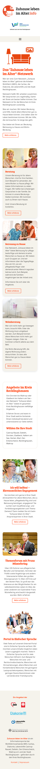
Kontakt (14, 762)
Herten (13, 438)
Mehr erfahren (10, 135)
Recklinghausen (25, 441)
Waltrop (9, 443)
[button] (20, 39)
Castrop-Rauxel (12, 432)
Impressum (24, 762)
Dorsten (9, 435)
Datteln (23, 432)
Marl (19, 438)
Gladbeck (18, 435)
